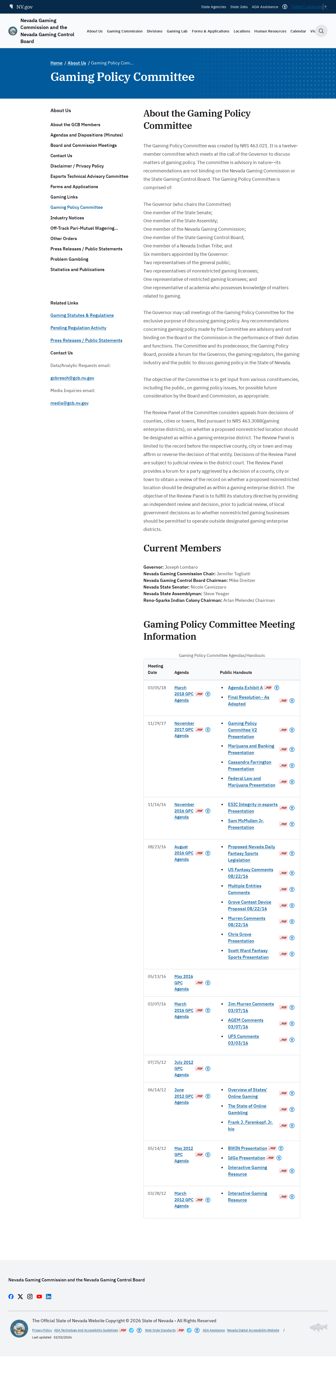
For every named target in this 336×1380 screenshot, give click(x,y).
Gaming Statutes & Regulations (82, 315)
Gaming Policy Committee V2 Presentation (242, 729)
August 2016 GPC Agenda (184, 853)
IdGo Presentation (246, 1158)
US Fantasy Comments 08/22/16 (250, 873)
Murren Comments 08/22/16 (246, 921)
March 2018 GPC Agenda (184, 694)
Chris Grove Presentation (241, 937)
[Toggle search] (321, 31)
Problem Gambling (69, 259)
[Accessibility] (284, 6)
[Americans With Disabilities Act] (207, 694)
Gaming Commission (125, 31)
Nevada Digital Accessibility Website (253, 1330)
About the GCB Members (75, 124)
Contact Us (61, 155)
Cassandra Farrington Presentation (249, 765)
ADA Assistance (265, 6)
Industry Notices (67, 218)
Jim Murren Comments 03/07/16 (251, 1007)
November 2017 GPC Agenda (184, 730)
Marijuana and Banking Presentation (251, 749)
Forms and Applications (74, 186)
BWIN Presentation (247, 1148)
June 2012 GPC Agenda (184, 1096)
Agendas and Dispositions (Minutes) (86, 135)
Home (56, 63)
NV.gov (24, 6)
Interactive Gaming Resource (247, 1171)
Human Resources (270, 31)
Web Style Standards (160, 1330)
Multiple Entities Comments (244, 889)
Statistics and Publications (77, 269)
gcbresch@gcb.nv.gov (72, 378)
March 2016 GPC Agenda (184, 1010)
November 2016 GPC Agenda (184, 811)
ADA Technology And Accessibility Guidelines (86, 1330)
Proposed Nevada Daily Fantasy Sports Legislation (251, 853)
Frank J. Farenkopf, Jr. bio (250, 1125)
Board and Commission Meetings (83, 145)
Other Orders (63, 238)
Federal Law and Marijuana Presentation (251, 781)
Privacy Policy (42, 1330)
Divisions (155, 31)
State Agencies (213, 6)
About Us (95, 31)
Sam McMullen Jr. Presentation (246, 824)
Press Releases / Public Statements (86, 249)
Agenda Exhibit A (245, 687)
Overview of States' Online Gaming (247, 1093)
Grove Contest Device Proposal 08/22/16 (249, 905)
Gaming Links (64, 197)
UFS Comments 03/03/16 (243, 1039)
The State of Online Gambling (247, 1109)
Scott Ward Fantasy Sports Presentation (248, 954)
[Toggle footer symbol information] (319, 1327)
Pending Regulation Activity (78, 328)
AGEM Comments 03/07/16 (245, 1023)
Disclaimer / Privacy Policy (77, 166)
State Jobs (239, 6)
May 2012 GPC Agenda (183, 1155)
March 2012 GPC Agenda (184, 1200)
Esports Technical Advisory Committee (89, 176)
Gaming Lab (177, 31)
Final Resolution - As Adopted (248, 700)
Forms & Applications (210, 31)
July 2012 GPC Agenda (183, 1068)
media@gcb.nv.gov (69, 403)
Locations (242, 31)
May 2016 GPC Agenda (183, 983)
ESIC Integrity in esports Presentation (253, 808)
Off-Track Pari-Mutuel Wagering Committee (82, 228)
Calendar (298, 31)
